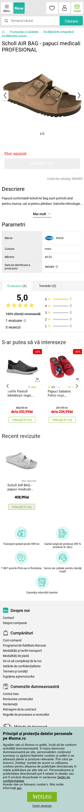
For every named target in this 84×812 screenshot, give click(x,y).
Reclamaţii (10, 704)
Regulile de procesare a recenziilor (26, 714)
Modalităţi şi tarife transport (22, 650)
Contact (8, 618)
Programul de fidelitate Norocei (24, 645)
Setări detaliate (42, 805)
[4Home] (5, 32)
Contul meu (11, 694)
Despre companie (15, 623)
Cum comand (12, 640)
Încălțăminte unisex (14, 36)
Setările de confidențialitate (22, 666)
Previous (7, 386)
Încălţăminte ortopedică (58, 32)
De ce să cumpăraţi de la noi (22, 661)
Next (76, 386)
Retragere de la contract (19, 709)
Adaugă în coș (42, 163)
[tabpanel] (42, 95)
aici (19, 788)
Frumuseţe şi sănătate (24, 32)
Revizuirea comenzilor (18, 699)
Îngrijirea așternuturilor (19, 676)
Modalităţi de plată (16, 656)
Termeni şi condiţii (15, 671)
